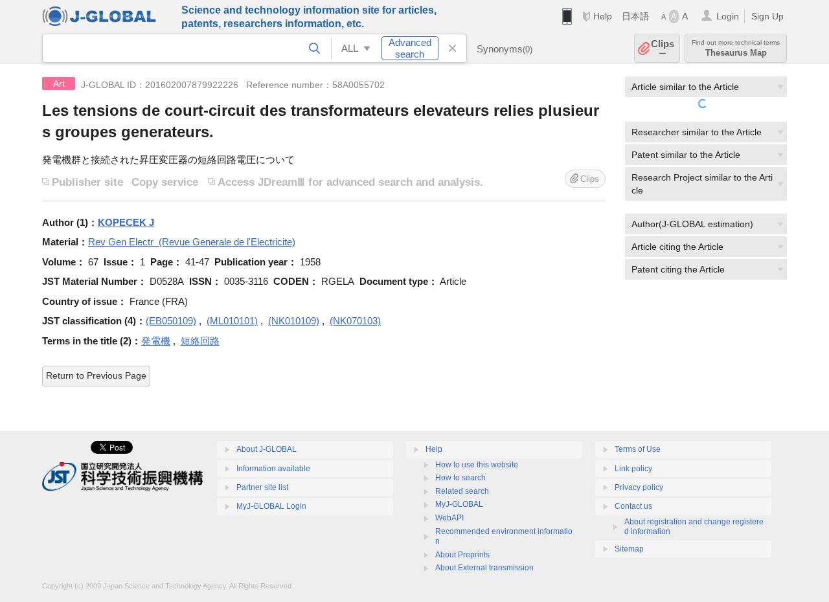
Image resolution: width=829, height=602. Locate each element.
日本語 (635, 16)
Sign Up (767, 16)
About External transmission (484, 567)
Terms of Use (638, 449)
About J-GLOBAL (266, 449)
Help (602, 16)
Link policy (633, 468)
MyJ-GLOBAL (459, 504)
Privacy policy (639, 487)
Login (727, 16)
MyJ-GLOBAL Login (271, 506)
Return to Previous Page (96, 375)
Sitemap (629, 548)
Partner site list (262, 487)
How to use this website (476, 464)
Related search (462, 491)
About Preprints (462, 554)
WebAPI (449, 517)
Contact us (633, 506)
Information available (273, 468)
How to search (460, 477)
